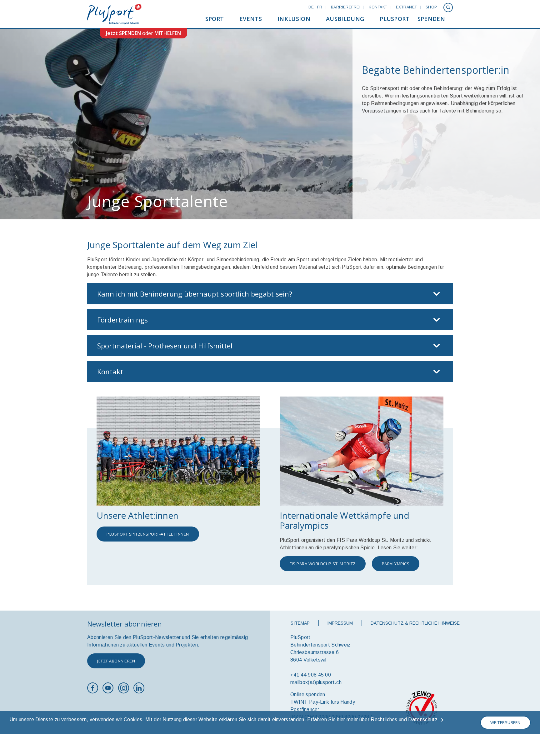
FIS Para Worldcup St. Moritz (323, 564)
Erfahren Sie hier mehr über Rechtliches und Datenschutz (372, 719)
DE (311, 7)
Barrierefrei (346, 7)
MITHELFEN (167, 33)
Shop (431, 7)
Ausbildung (345, 18)
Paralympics (396, 564)
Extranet (406, 7)
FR (319, 7)
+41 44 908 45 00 (310, 674)
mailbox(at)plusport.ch (316, 682)
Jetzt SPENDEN (123, 33)
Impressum (340, 623)
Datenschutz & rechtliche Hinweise (415, 623)
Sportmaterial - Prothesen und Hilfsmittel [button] (164, 345)
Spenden (431, 18)
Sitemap (300, 623)
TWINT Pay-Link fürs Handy (322, 702)
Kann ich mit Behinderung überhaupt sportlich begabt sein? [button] (194, 293)
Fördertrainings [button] (122, 319)
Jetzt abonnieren (116, 661)
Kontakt (378, 7)
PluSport (395, 18)
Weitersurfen (505, 722)
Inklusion (294, 18)
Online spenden (307, 694)
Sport (214, 18)
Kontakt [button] (110, 371)
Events (250, 18)
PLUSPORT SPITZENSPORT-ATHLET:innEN (148, 534)
